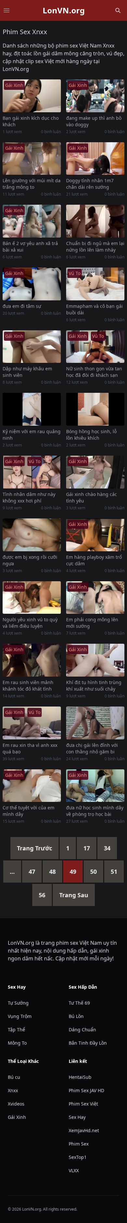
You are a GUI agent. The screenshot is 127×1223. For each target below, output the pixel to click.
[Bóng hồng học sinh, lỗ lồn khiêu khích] (95, 409)
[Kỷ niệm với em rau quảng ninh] (32, 409)
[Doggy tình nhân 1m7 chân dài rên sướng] (95, 158)
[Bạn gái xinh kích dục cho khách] (32, 95)
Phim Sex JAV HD (86, 1090)
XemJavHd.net (84, 1130)
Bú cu (14, 1077)
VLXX (74, 1170)
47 (32, 871)
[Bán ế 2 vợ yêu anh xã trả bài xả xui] (32, 221)
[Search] (117, 10)
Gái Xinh (17, 1117)
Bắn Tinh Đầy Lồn (88, 1043)
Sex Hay (77, 1117)
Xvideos (16, 1104)
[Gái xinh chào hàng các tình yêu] (95, 472)
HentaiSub (80, 1077)
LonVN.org (64, 10)
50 (93, 871)
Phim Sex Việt (83, 1104)
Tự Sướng (18, 1003)
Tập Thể (16, 1029)
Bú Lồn (76, 1016)
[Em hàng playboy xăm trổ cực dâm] (95, 534)
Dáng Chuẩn (82, 1029)
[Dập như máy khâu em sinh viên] (32, 346)
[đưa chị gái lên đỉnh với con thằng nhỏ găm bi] (95, 723)
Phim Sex (79, 1144)
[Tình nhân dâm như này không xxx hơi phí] (32, 472)
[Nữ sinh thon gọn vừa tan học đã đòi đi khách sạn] (95, 346)
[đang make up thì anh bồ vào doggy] (95, 95)
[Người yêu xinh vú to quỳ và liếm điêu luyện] (32, 597)
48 (52, 871)
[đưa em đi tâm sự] (32, 284)
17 (86, 848)
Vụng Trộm (20, 1016)
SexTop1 (78, 1157)
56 (42, 895)
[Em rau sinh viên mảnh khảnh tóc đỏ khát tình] (32, 660)
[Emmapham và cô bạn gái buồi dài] (95, 284)
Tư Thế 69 (79, 1003)
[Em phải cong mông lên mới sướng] (95, 597)
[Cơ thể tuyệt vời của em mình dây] (32, 785)
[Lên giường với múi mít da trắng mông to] (32, 158)
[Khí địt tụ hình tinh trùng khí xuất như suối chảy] (95, 660)
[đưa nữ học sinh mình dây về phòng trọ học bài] (95, 785)
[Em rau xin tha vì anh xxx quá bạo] (32, 723)
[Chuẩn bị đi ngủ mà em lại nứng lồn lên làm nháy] (95, 221)
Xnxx (13, 1090)
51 (114, 871)
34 (107, 848)
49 (73, 871)
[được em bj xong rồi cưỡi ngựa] (32, 534)
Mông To (17, 1043)
